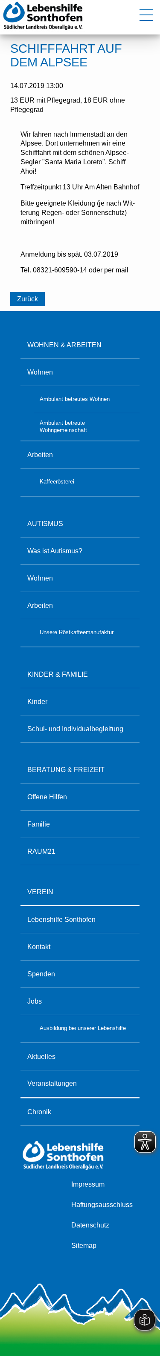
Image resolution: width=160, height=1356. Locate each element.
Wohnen (40, 372)
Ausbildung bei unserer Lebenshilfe (83, 1028)
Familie (38, 824)
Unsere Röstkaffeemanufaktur (76, 632)
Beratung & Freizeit (66, 769)
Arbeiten (40, 454)
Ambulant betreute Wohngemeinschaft (63, 426)
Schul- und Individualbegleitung (75, 728)
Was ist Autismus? (54, 551)
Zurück (27, 299)
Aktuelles (41, 1056)
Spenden (41, 974)
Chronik (39, 1112)
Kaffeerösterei (57, 481)
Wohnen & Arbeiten (64, 345)
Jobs (34, 1001)
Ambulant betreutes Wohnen (75, 399)
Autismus (45, 523)
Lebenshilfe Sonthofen (61, 919)
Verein (40, 891)
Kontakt (38, 946)
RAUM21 (41, 851)
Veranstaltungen (52, 1083)
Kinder (37, 701)
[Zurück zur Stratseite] (42, 30)
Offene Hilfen (47, 797)
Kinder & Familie (57, 674)
